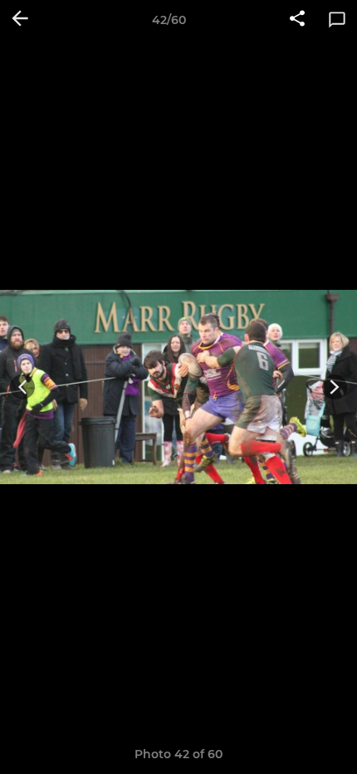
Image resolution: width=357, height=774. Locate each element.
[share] (297, 20)
